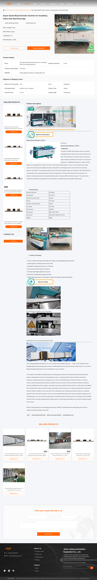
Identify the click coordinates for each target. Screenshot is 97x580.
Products (27, 4)
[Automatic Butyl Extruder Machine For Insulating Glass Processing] (14, 475)
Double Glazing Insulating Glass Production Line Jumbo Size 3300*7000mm (11, 160)
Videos (35, 4)
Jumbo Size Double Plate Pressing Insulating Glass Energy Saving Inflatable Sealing (37, 454)
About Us (43, 4)
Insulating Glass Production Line (22, 10)
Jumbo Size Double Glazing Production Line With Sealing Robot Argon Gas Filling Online (14, 454)
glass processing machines (54, 415)
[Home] (9, 3)
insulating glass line (68, 415)
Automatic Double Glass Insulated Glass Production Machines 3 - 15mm (60, 454)
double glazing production (39, 415)
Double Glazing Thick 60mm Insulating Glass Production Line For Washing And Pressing (13, 223)
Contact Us (52, 4)
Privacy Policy (11, 578)
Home (19, 4)
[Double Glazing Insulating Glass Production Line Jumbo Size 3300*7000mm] (83, 441)
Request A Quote (38, 48)
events (61, 4)
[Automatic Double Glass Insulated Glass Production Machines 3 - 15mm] (60, 440)
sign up (89, 566)
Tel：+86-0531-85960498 (11, 553)
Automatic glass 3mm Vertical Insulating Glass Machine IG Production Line (13, 128)
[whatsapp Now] (91, 51)
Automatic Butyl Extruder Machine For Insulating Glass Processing (14, 489)
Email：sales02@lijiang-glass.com (13, 555)
